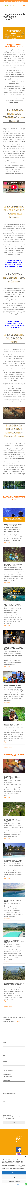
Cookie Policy (10, 1185)
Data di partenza (7, 1074)
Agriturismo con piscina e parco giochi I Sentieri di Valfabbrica (13, 861)
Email (4, 1055)
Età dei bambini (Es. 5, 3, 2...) (9, 1093)
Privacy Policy (17, 1185)
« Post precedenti (7, 747)
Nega (14, 1177)
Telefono (5, 1061)
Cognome (5, 1048)
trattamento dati (9, 1118)
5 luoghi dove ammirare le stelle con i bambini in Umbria (13, 525)
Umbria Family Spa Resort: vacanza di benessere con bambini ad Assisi (14, 941)
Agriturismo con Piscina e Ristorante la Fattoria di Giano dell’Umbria (12, 821)
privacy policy (17, 1117)
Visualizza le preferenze (14, 1181)
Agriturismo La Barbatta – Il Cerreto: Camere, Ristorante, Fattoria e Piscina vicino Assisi (12, 778)
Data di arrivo (6, 1068)
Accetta (14, 1173)
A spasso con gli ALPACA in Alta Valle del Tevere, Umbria (13, 725)
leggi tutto (7, 542)
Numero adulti (6, 1080)
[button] (25, 1157)
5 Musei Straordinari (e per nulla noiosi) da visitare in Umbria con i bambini (13, 648)
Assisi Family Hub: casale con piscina (12, 901)
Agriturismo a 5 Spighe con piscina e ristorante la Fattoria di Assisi (14, 984)
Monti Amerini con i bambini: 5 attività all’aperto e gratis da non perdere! (13, 605)
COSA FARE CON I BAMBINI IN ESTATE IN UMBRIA (13, 565)
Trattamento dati (7, 1115)
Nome (4, 1042)
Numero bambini (7, 1087)
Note (4, 1101)
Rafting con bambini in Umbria (12, 685)
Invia (14, 1122)
